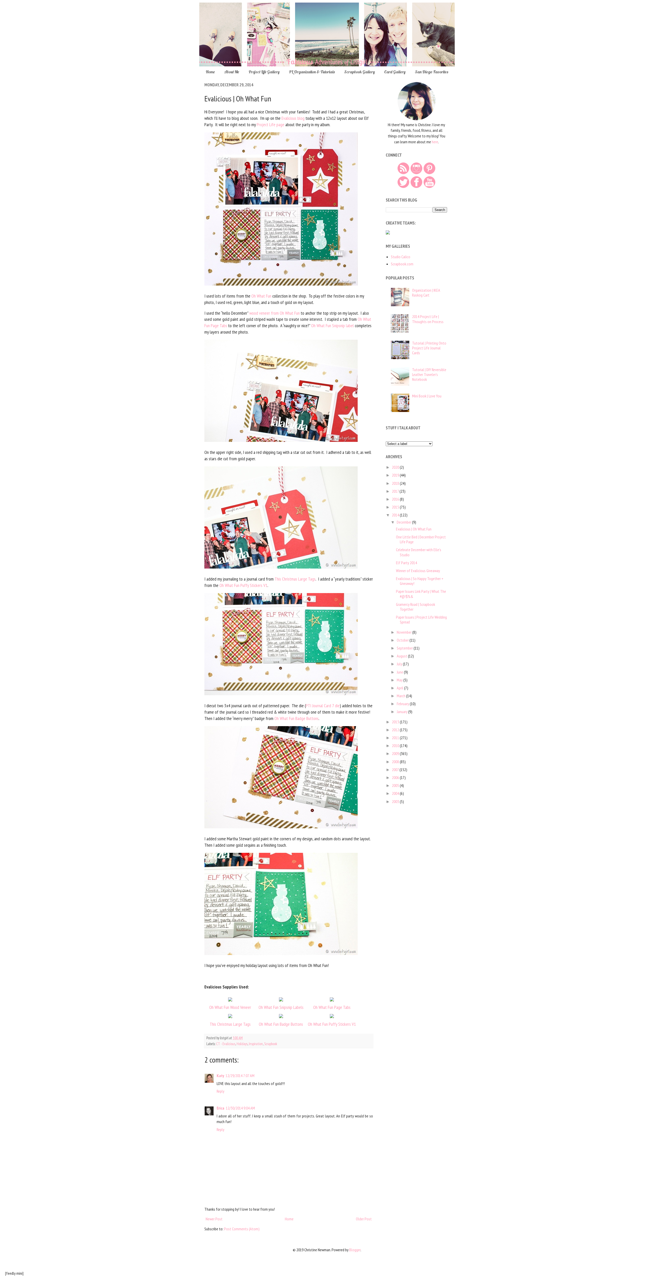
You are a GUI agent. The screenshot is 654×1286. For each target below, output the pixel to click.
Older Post (364, 1218)
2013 (396, 721)
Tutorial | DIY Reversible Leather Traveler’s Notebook (429, 374)
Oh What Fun (261, 296)
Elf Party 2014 (406, 562)
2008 (396, 761)
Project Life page (270, 124)
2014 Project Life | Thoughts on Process (427, 319)
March (401, 695)
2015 (396, 507)
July (400, 663)
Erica (220, 1108)
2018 (396, 483)
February (403, 703)
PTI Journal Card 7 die (323, 706)
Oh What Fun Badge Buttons (296, 718)
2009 (396, 753)
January (402, 711)
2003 (396, 801)
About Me (231, 71)
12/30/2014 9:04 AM (240, 1108)
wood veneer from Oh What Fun (274, 313)
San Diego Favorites (431, 71)
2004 (396, 793)
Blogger (354, 1249)
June (400, 672)
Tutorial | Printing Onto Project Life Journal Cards (429, 347)
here (435, 141)
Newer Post (214, 1218)
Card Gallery (394, 71)
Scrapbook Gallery (359, 71)
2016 (396, 499)
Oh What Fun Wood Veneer (230, 1007)
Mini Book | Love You (426, 395)
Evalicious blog (293, 118)
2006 (396, 777)
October (403, 640)
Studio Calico (400, 256)
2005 (396, 785)
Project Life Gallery (264, 71)
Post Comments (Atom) (242, 1228)
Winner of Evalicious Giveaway (418, 570)
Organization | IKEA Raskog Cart (426, 293)
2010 (396, 745)
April (400, 687)
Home (210, 71)
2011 (396, 737)
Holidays (242, 1043)
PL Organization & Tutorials (312, 71)
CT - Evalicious (225, 1043)
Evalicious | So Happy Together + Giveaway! (419, 581)
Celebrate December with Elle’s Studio (418, 552)
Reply (220, 1091)
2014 (396, 514)
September (405, 648)
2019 (396, 475)
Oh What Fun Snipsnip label (332, 325)
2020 (396, 467)
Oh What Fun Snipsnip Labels (281, 1007)
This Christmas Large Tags (295, 579)
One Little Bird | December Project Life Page (421, 539)
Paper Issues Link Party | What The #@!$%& (421, 594)
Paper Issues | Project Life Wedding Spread (421, 619)
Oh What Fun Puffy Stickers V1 (243, 585)
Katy (220, 1075)
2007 (396, 769)
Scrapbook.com (402, 263)
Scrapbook (270, 1043)
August (402, 655)
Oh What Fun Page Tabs (332, 1007)
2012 (396, 729)
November (404, 632)
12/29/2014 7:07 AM (240, 1075)
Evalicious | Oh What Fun (413, 529)
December (404, 522)
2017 (396, 491)
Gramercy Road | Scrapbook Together (415, 607)
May (400, 679)
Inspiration (256, 1043)
